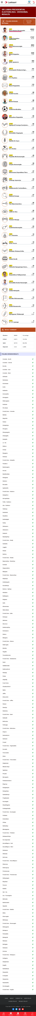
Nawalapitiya (6, 536)
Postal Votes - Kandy (8, 540)
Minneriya (5, 864)
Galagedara (5, 495)
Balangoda (5, 937)
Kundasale (5, 512)
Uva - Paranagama (7, 895)
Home (6, 998)
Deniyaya (5, 617)
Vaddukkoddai (6, 665)
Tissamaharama (7, 655)
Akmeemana (6, 606)
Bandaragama (6, 467)
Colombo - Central (7, 362)
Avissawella (6, 394)
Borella (4, 366)
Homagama (5, 397)
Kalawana (5, 947)
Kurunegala (5, 801)
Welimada (5, 899)
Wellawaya (5, 920)
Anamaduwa (6, 819)
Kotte (4, 387)
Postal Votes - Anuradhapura (10, 860)
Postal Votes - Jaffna (8, 700)
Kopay (4, 676)
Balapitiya (5, 578)
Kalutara (5, 481)
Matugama (5, 477)
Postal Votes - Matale (8, 557)
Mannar (4, 704)
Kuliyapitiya (6, 791)
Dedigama (5, 958)
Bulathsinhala (6, 474)
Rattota (4, 554)
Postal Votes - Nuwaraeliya (9, 575)
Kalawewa (5, 850)
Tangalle (5, 651)
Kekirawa (5, 857)
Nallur (4, 690)
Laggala (5, 547)
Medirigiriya (6, 867)
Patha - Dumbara (7, 502)
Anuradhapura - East (8, 843)
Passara (5, 885)
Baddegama (5, 596)
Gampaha (5, 439)
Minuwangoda (6, 432)
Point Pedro (6, 683)
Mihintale (5, 853)
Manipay (5, 672)
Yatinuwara (5, 526)
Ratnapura (5, 930)
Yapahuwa (5, 770)
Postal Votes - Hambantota (9, 658)
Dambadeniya (6, 794)
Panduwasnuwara (7, 780)
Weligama (5, 637)
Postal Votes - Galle (8, 613)
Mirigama (5, 429)
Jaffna (4, 693)
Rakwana (5, 941)
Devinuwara (6, 631)
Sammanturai (6, 735)
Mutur (4, 756)
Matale (4, 550)
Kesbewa (5, 404)
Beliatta (5, 648)
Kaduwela (5, 390)
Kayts (4, 662)
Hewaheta (5, 516)
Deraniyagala (6, 986)
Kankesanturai (6, 669)
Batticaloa (5, 721)
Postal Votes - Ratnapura (9, 954)
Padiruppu (5, 725)
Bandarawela (6, 902)
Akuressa (5, 624)
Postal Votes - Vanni (8, 714)
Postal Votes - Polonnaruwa (10, 874)
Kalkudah (5, 718)
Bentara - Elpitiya (7, 589)
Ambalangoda (6, 582)
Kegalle (4, 965)
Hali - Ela (5, 892)
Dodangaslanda (6, 808)
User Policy (27, 998)
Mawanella (5, 972)
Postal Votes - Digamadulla (9, 745)
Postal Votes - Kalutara (8, 491)
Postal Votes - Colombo (9, 411)
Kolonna (5, 951)
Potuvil (4, 742)
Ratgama (5, 599)
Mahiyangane (6, 878)
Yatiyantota (5, 979)
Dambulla (5, 543)
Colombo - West (7, 373)
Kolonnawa (5, 383)
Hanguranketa (6, 568)
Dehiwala (5, 376)
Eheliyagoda (6, 927)
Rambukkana (6, 968)
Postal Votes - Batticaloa (9, 728)
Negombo (5, 418)
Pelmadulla (5, 934)
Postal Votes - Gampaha (9, 460)
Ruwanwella (6, 982)
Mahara (4, 446)
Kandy (4, 523)
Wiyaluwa (5, 881)
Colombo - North (7, 359)
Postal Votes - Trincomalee (9, 759)
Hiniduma (5, 592)
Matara (4, 634)
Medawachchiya (7, 836)
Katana (4, 422)
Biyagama (5, 453)
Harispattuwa (6, 498)
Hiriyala (5, 773)
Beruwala (5, 484)
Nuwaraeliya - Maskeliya (9, 561)
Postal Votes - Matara (8, 641)
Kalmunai (5, 739)
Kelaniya (5, 456)
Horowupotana (6, 840)
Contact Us (19, 998)
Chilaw (4, 822)
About (12, 998)
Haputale (5, 906)
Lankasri (18, 1006)
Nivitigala (5, 944)
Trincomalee (6, 752)
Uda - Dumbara (6, 505)
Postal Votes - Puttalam (9, 833)
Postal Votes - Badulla (8, 909)
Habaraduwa (6, 610)
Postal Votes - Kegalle (8, 989)
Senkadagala (6, 519)
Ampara (5, 732)
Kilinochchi (5, 697)
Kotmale (5, 564)
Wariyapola (5, 777)
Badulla (4, 888)
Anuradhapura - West (8, 846)
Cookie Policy (13, 1001)
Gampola (5, 533)
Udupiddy (5, 679)
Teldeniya (5, 509)
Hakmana (5, 620)
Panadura (5, 463)
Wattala (4, 415)
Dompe (4, 449)
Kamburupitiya (6, 627)
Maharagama (6, 401)
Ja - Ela (4, 442)
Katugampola (6, 787)
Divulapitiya (6, 425)
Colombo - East (6, 369)
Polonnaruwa (6, 871)
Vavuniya (5, 707)
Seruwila (5, 749)
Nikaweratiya (6, 766)
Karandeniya (6, 585)
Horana (4, 470)
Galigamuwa (6, 961)
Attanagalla (5, 435)
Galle (4, 603)
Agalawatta (5, 488)
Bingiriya (5, 784)
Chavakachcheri (7, 686)
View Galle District (29, 21)
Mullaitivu (5, 711)
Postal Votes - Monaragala (9, 923)
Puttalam (5, 815)
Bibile (4, 913)
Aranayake (5, 975)
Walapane (5, 571)
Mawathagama (6, 805)
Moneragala (6, 916)
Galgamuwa (5, 763)
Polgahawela (6, 798)
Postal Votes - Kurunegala (9, 812)
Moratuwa (5, 408)
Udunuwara (5, 530)
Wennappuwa (6, 829)
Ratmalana (5, 380)
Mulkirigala (5, 644)
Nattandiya (5, 826)
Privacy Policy (23, 1001)
